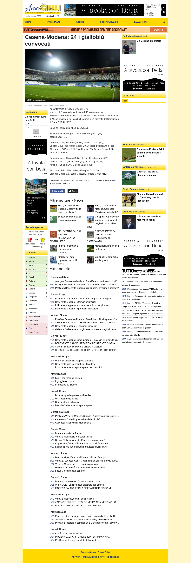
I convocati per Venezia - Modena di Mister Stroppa (80, 457)
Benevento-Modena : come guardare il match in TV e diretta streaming (89, 340)
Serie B (126, 144)
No (29, 127)
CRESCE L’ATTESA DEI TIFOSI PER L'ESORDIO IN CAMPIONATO (89, 350)
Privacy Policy (104, 552)
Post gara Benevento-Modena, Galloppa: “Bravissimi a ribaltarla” (106, 208)
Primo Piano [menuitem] (53, 22)
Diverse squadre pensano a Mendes (73, 395)
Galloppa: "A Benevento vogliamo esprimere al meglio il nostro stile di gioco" (93, 329)
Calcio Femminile (132, 189)
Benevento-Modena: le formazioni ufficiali (75, 302)
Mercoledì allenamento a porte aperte (73, 405)
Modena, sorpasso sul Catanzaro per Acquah (77, 481)
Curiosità (127, 211)
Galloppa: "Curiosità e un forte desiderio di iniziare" (80, 467)
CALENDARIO (89, 557)
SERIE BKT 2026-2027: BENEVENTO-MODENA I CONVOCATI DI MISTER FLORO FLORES (102, 322)
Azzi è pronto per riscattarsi (68, 533)
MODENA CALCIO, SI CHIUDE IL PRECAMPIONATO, (82, 537)
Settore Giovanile (132, 167)
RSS (117, 557)
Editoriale (128, 36)
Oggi (125, 101)
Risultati (36, 136)
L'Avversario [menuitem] (141, 22)
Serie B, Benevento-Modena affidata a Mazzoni (78, 347)
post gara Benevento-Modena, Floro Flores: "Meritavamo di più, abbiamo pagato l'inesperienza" (102, 281)
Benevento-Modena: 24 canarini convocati (76, 326)
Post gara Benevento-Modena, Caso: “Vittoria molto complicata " (69, 208)
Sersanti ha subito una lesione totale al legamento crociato (84, 519)
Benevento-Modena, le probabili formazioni (76, 308)
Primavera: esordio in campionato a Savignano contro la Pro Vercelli (89, 523)
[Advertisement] (144, 122)
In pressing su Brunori (66, 385)
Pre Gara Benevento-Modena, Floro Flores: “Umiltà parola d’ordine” (88, 319)
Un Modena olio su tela (66, 399)
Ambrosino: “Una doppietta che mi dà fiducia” (67, 260)
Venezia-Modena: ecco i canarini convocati (76, 464)
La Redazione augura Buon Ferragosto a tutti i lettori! (81, 447)
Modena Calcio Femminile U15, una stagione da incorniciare (150, 197)
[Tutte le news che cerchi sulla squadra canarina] (43, 8)
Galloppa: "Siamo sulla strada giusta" (73, 423)
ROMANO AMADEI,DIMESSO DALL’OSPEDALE (79, 505)
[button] (36, 131)
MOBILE (110, 557)
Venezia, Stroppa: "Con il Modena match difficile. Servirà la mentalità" (89, 461)
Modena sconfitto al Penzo (68, 433)
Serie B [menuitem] (80, 22)
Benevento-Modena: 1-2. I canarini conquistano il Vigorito (83, 298)
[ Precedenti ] (36, 247)
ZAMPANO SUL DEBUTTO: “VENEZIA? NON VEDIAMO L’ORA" (87, 502)
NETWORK (76, 557)
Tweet (74, 191)
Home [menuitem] (28, 22)
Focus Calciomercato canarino (70, 471)
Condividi (58, 191)
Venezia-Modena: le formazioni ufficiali (74, 437)
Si (28, 123)
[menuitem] (163, 22)
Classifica (31, 252)
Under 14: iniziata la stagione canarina (74, 360)
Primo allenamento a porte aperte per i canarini (68, 249)
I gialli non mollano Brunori (68, 378)
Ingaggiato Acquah (64, 381)
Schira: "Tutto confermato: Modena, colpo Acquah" (80, 440)
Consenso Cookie (88, 552)
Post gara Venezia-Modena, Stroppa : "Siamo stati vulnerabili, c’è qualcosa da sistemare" (99, 416)
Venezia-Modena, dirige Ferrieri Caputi (74, 499)
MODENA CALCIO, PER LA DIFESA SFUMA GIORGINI (83, 488)
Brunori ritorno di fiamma (67, 402)
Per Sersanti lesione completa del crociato (76, 540)
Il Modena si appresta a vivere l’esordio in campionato (82, 305)
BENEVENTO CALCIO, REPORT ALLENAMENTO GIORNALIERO (88, 343)
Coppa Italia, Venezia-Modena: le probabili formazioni (81, 443)
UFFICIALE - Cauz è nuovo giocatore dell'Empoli (79, 485)
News (59, 181)
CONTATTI (100, 557)
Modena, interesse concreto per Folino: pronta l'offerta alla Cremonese (90, 516)
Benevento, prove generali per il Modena (75, 364)
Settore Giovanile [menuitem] (109, 22)
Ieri (130, 101)
